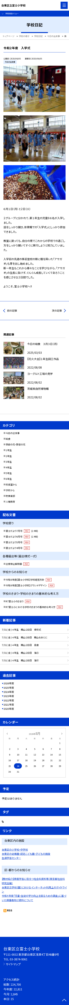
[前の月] (7, 733)
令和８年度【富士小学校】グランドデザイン (29, 585)
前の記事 (12, 310)
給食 (8, 439)
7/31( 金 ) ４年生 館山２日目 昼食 (20, 645)
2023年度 (9, 696)
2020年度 (9, 709)
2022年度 (9, 700)
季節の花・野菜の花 (15, 444)
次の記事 (57, 310)
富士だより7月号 (22, 531)
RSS (9, 910)
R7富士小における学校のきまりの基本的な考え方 (34, 607)
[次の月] (61, 733)
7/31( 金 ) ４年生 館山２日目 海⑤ (20, 652)
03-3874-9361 (18, 959)
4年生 (9, 467)
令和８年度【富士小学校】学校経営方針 (28, 579)
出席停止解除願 (17, 564)
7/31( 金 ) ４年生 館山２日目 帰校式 (21, 629)
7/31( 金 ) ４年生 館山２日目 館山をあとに (25, 637)
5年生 (9, 473)
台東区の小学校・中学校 (15, 849)
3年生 (9, 461)
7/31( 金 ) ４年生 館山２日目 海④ (20, 660)
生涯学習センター (11, 858)
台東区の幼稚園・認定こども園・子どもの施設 (26, 854)
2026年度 (9, 683)
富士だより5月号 (17, 542)
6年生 (9, 479)
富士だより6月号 (22, 536)
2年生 (9, 456)
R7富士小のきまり (18, 601)
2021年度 (9, 704)
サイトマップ (13, 964)
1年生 (9, 450)
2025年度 (9, 687)
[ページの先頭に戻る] (64, 1000)
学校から (10, 490)
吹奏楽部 (10, 496)
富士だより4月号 (17, 548)
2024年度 (9, 692)
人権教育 (10, 501)
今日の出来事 (13, 433)
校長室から (11, 484)
